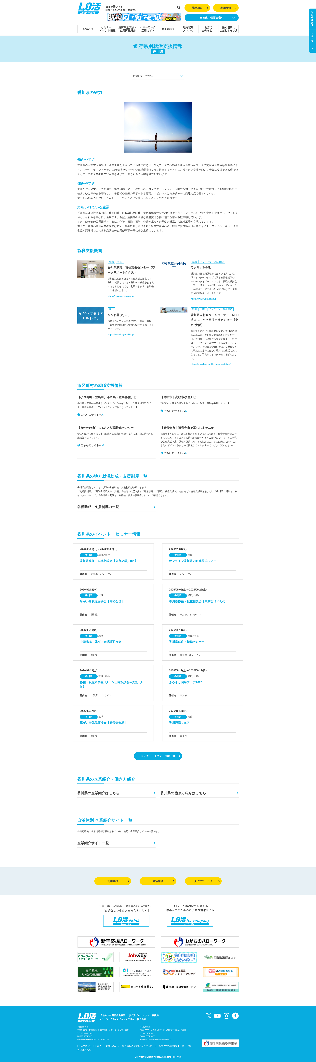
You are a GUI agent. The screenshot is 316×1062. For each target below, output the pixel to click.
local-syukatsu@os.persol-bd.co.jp (95, 1039)
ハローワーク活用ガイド (148, 29)
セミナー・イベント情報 (108, 29)
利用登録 (226, 7)
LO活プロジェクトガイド (90, 1046)
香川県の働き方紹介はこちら (183, 793)
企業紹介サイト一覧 (93, 843)
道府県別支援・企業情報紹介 (127, 29)
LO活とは (87, 29)
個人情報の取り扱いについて (137, 1046)
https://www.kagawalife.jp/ (121, 334)
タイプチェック (203, 881)
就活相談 (197, 7)
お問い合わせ (113, 1046)
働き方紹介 (168, 29)
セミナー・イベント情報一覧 (158, 756)
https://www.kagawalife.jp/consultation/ (211, 364)
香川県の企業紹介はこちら (98, 793)
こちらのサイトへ (91, 414)
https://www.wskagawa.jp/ (121, 296)
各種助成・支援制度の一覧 (98, 507)
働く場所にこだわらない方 (228, 29)
